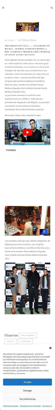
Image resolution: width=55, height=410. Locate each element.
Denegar (27, 390)
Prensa (33, 40)
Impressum (47, 406)
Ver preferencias (27, 399)
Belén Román (28, 335)
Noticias (25, 40)
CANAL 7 (11, 341)
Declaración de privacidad (30, 406)
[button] (50, 348)
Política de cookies (10, 406)
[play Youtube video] (27, 132)
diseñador (25, 341)
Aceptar (27, 382)
